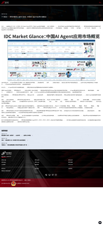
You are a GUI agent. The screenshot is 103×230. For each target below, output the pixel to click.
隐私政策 (37, 168)
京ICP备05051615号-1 (6, 183)
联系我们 (4, 168)
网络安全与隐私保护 (6, 170)
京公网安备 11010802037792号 (22, 183)
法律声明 (70, 168)
